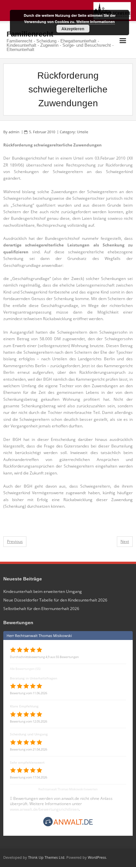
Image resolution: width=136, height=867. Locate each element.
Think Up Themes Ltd (46, 857)
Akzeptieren (72, 29)
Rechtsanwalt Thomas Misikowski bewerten (68, 789)
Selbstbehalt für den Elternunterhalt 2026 (41, 608)
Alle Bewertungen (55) (25, 669)
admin (14, 131)
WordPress (97, 857)
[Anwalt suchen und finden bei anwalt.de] (68, 826)
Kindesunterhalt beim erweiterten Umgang (42, 591)
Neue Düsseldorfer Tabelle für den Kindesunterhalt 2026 (55, 600)
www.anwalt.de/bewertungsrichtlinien (44, 809)
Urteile (82, 131)
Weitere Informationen (95, 21)
